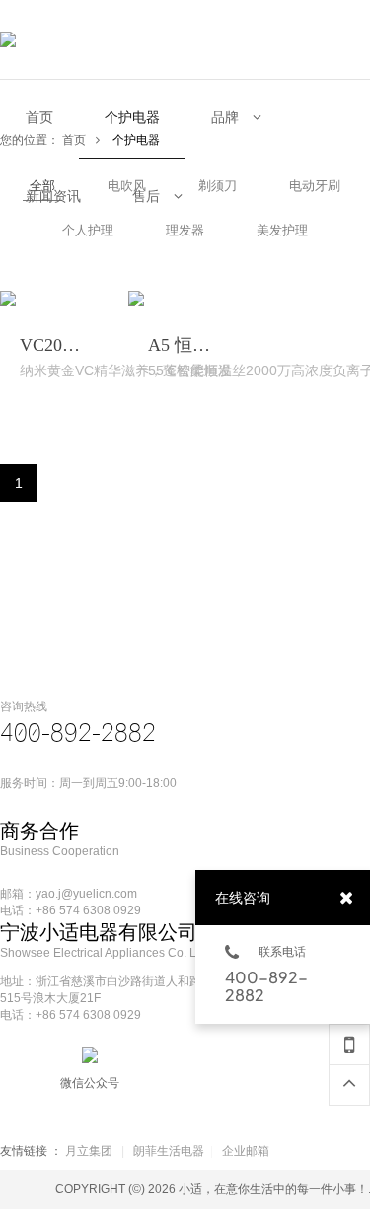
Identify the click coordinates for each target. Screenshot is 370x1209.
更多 (45, 360)
